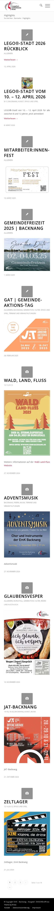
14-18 (6, 711)
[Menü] (46, 5)
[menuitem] (39, 5)
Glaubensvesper (23, 596)
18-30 (11, 711)
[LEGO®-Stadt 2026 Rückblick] (27, 35)
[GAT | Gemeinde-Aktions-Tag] (27, 291)
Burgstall (18, 601)
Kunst (21, 101)
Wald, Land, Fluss (25, 380)
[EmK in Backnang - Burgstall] (22, 5)
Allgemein (8, 53)
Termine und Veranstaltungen (22, 313)
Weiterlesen (10, 59)
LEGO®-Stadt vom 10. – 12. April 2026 (25, 94)
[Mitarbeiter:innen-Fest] (27, 141)
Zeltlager (16, 802)
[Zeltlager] (27, 793)
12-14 (6, 385)
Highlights (9, 15)
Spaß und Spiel (31, 101)
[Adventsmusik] (27, 489)
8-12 (5, 101)
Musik (22, 502)
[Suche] (39, 5)
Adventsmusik (21, 498)
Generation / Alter (32, 310)
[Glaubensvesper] (27, 588)
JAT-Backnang (20, 707)
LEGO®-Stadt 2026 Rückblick (25, 46)
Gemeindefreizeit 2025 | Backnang (24, 225)
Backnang (12, 101)
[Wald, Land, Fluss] (27, 372)
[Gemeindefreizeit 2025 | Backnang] (27, 214)
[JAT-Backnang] (27, 698)
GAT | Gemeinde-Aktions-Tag (23, 302)
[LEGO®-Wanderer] (27, 83)
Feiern (16, 502)
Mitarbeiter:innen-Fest (26, 152)
